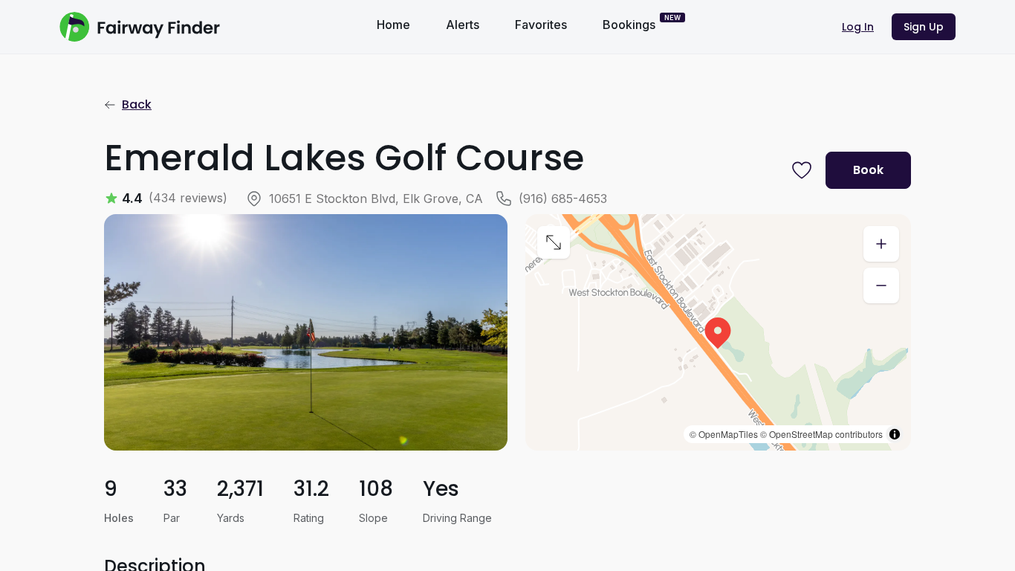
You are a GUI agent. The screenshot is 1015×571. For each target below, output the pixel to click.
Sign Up (924, 26)
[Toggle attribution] (895, 434)
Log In (858, 26)
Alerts (462, 24)
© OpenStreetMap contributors (821, 434)
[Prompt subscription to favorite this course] (802, 170)
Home (393, 24)
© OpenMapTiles (724, 434)
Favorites (541, 24)
